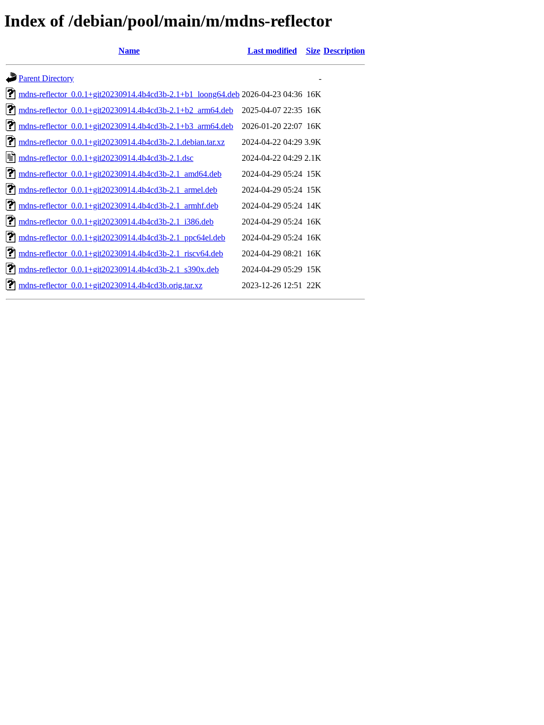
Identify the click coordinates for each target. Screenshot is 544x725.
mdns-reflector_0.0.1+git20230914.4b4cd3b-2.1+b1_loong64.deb (129, 94)
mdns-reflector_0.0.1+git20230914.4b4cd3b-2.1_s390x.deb (119, 269)
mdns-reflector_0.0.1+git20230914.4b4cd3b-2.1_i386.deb (116, 221)
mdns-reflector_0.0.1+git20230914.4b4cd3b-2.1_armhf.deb (118, 205)
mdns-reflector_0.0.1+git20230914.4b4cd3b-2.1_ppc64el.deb (122, 237)
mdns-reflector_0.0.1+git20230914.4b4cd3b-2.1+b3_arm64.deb (126, 126)
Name (129, 50)
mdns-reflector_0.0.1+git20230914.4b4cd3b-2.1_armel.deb (118, 189)
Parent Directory (46, 78)
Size (313, 50)
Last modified (272, 50)
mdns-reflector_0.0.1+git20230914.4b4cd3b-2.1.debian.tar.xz (122, 141)
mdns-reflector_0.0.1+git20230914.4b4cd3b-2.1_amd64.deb (120, 173)
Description (344, 50)
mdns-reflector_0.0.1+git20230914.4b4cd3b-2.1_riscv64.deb (121, 253)
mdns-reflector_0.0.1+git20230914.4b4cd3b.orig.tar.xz (110, 285)
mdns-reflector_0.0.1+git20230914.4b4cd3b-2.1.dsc (106, 157)
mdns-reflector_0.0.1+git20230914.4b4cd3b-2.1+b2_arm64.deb (126, 110)
